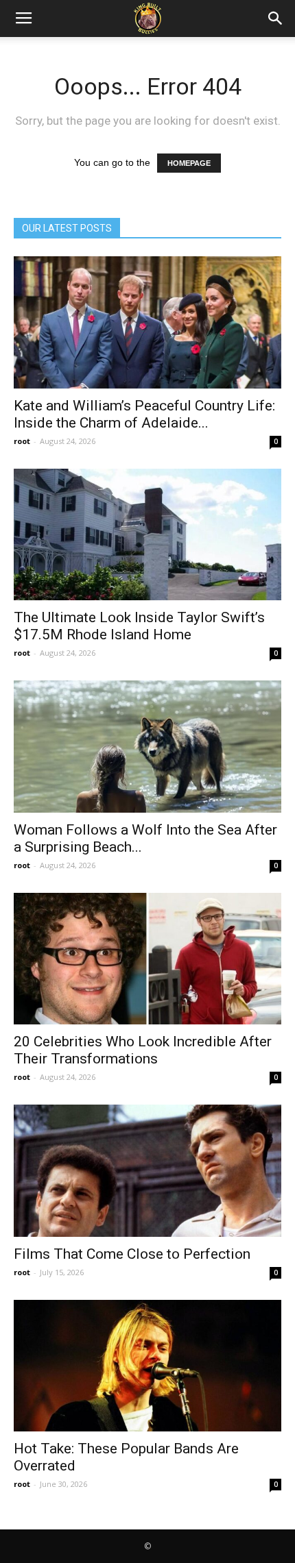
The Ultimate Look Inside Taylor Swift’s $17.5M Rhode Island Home (139, 626)
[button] (276, 18)
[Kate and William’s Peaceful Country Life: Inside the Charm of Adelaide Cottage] (147, 322)
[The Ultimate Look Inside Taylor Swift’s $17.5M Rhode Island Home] (147, 535)
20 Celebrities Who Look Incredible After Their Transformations (143, 1050)
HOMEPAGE (189, 163)
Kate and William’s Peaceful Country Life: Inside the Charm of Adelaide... (144, 414)
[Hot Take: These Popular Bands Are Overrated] (147, 1366)
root (22, 441)
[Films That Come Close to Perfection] (147, 1171)
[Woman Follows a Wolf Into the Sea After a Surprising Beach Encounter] (147, 746)
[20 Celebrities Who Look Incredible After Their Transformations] (147, 959)
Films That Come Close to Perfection (132, 1254)
